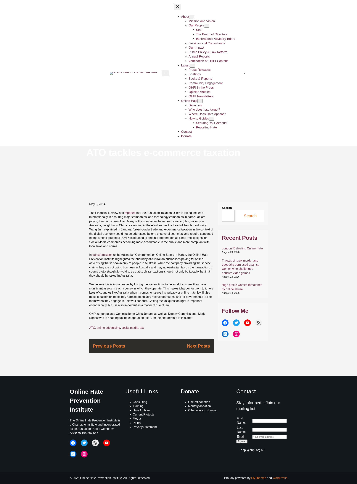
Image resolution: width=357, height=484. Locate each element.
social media (130, 327)
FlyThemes (258, 478)
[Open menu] (165, 73)
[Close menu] (177, 7)
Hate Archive (141, 410)
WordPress (280, 478)
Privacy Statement (145, 427)
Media (137, 418)
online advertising (108, 327)
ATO (92, 327)
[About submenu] (191, 17)
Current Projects (143, 414)
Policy (137, 422)
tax (142, 327)
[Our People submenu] (206, 26)
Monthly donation (199, 406)
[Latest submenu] (192, 66)
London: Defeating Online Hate (242, 248)
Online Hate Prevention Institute (86, 400)
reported (130, 212)
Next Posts (198, 345)
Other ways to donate (202, 410)
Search (227, 207)
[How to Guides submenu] (211, 119)
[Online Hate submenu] (200, 101)
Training (138, 406)
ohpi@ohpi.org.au (252, 450)
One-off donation (199, 402)
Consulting (140, 402)
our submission (102, 254)
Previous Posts (109, 345)
